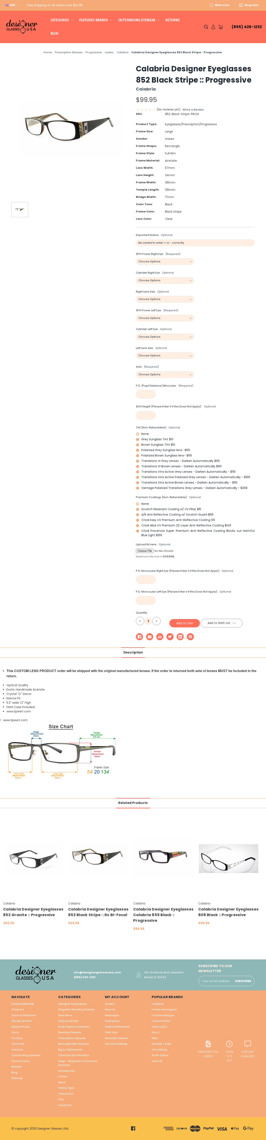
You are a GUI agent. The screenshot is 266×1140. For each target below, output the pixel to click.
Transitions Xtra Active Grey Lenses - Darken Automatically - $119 (188, 472)
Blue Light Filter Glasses (73, 1044)
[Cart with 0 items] (220, 27)
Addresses (112, 1021)
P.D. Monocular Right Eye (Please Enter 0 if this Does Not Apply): (184, 571)
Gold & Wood (20, 1027)
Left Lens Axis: (151, 348)
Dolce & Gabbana (23, 1015)
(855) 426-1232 (247, 26)
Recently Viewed (116, 1038)
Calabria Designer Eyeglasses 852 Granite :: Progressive (33, 912)
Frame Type (66, 1088)
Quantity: (142, 613)
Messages (112, 1015)
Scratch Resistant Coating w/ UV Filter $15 (171, 509)
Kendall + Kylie (161, 1044)
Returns (172, 20)
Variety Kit (64, 1105)
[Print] (159, 636)
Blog (54, 33)
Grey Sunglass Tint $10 (157, 439)
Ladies (62, 1076)
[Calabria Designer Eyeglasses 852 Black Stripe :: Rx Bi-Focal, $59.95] (98, 858)
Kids (61, 1099)
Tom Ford (17, 1044)
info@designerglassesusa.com (97, 972)
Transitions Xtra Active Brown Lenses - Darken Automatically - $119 (189, 482)
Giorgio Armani (21, 1021)
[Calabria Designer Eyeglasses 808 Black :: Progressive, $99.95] (228, 858)
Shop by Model (68, 1021)
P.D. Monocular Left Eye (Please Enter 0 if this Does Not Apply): (183, 592)
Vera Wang (159, 1050)
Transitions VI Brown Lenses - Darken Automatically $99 (181, 466)
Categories (59, 20)
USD (12, 5)
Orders (110, 1004)
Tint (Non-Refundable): (158, 427)
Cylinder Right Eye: (155, 273)
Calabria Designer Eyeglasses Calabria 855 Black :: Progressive (163, 915)
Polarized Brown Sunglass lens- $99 (166, 455)
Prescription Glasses (72, 1038)
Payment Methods (117, 1027)
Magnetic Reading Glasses (76, 1009)
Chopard (17, 1009)
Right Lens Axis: (152, 292)
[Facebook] (139, 636)
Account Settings (116, 1044)
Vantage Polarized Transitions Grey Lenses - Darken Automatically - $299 (194, 488)
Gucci (15, 1032)
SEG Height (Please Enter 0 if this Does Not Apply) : (176, 406)
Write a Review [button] (193, 110)
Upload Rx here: (153, 544)
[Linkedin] (180, 636)
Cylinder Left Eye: (154, 329)
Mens (61, 1082)
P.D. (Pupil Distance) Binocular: (164, 386)
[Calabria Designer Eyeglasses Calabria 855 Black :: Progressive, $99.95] (163, 858)
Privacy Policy (20, 1061)
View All (157, 1061)
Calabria (158, 1004)
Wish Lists (222, 5)
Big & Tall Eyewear (70, 1050)
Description (133, 652)
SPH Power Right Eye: (158, 254)
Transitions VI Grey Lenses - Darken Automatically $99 (180, 461)
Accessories (66, 1071)
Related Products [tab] (133, 803)
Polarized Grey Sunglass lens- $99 (165, 450)
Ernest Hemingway (164, 1009)
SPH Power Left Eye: (157, 310)
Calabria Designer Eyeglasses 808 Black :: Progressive (228, 912)
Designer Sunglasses (72, 1004)
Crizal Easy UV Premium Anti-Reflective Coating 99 (178, 520)
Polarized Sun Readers (73, 1055)
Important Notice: (154, 235)
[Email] (149, 636)
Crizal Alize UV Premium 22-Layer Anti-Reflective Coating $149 (186, 525)
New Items (65, 1015)
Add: (147, 367)
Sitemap (17, 1078)
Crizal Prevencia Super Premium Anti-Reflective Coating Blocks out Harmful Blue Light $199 (198, 533)
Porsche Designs (163, 1015)
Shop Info (251, 5)
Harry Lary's (159, 1027)
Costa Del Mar (161, 1021)
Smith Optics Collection (73, 1027)
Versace (17, 1050)
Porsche (17, 1038)
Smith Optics (160, 1055)
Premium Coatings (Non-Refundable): (168, 497)
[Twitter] (170, 636)
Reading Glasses (69, 1032)
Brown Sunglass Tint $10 (158, 445)
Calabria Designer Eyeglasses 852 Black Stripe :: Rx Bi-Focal (98, 912)
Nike (155, 1038)
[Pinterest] (190, 636)
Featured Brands (93, 20)
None (145, 434)
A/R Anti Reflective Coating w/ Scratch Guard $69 (177, 514)
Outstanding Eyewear (136, 20)
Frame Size (65, 1094)
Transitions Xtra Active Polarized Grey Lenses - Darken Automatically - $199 (195, 477)
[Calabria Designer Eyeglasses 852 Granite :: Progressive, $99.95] (33, 858)
